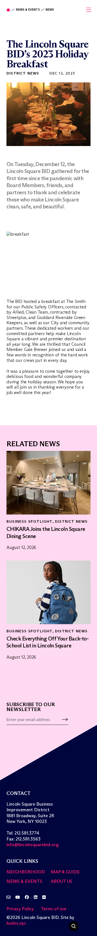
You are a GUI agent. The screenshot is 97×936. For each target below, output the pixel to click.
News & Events (28, 9)
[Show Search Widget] (74, 926)
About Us (61, 881)
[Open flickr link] (44, 897)
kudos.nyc (16, 923)
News (50, 9)
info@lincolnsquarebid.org (32, 844)
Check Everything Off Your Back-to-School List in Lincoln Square (47, 642)
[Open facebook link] (27, 897)
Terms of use (53, 908)
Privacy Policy (20, 908)
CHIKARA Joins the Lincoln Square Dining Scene (45, 533)
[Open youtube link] (17, 897)
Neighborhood (25, 872)
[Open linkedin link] (35, 897)
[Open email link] (8, 897)
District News (22, 73)
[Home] (8, 9)
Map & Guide (65, 872)
